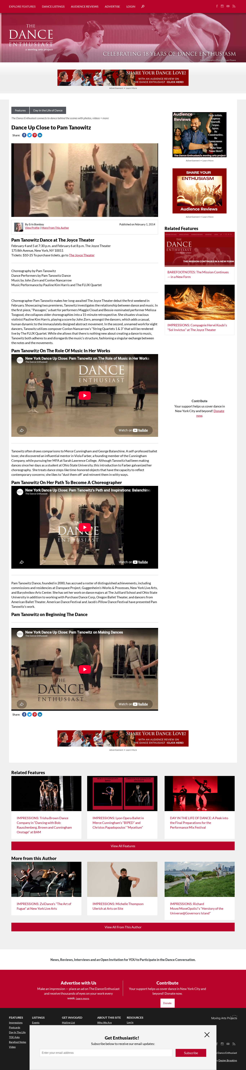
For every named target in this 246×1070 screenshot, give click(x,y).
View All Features (123, 846)
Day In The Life (17, 1032)
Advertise (112, 6)
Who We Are (104, 1022)
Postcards (14, 1027)
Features (20, 110)
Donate (167, 1003)
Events (35, 1022)
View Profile (32, 227)
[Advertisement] (200, 368)
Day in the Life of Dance (47, 110)
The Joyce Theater (82, 255)
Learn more (82, 998)
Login (130, 6)
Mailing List (68, 1022)
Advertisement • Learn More (123, 88)
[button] (141, 6)
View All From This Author (123, 927)
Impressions (16, 1022)
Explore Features (22, 6)
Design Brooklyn (227, 1060)
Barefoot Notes (17, 1041)
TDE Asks (14, 1037)
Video (12, 1046)
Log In (130, 1022)
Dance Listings (53, 6)
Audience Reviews (84, 6)
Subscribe (191, 1053)
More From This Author (55, 227)
